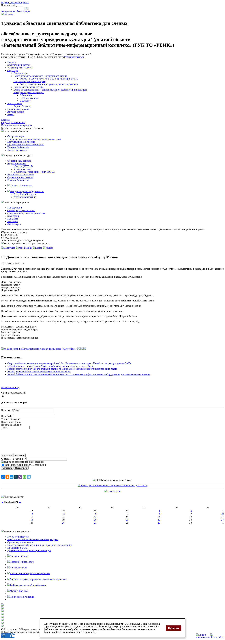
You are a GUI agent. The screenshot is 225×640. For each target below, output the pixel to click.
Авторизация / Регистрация (16, 11)
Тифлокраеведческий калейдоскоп (28, 585)
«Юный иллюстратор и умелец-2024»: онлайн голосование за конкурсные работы (50, 366)
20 (95, 519)
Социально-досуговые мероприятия (26, 213)
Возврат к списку (10, 387)
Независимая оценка (18, 109)
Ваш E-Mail (7, 416)
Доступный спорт (19, 556)
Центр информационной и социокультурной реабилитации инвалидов (50, 89)
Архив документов (17, 150)
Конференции (14, 207)
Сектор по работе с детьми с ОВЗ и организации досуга (49, 78)
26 (63, 522)
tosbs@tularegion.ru (74, 57)
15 (159, 516)
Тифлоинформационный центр (29, 81)
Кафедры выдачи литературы (28, 92)
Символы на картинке (13, 458)
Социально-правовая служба (28, 87)
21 (127, 519)
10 (222, 513)
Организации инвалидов (20, 542)
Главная (11, 62)
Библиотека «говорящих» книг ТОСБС (34, 171)
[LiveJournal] (16, 477)
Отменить (19, 455)
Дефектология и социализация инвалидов (29, 550)
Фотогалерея (14, 224)
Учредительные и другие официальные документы (34, 139)
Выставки (12, 221)
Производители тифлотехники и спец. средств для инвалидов (39, 545)
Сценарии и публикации (20, 177)
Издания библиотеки (18, 180)
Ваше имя (7, 410)
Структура (12, 70)
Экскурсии (13, 216)
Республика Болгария (24, 197)
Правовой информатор (22, 561)
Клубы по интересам (18, 536)
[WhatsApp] (24, 477)
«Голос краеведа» (22, 169)
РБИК (10, 114)
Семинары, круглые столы (21, 210)
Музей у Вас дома (19, 591)
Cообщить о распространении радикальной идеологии (38, 579)
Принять (173, 628)
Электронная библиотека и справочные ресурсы (32, 539)
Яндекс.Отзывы (21, 106)
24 (222, 519)
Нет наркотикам (18, 567)
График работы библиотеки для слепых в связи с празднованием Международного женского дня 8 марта (62, 368)
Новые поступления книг (20, 174)
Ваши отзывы (14, 103)
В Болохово (26, 95)
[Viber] (20, 477)
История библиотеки (18, 147)
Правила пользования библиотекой (25, 144)
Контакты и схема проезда (21, 141)
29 (159, 522)
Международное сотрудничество (27, 191)
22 (159, 519)
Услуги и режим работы (19, 67)
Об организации (15, 136)
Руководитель (20, 73)
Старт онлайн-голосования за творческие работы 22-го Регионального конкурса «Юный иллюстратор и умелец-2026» (69, 363)
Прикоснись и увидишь (22, 596)
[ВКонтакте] (3, 477)
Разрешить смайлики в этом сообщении (26, 465)
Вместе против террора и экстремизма (30, 573)
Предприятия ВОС (17, 547)
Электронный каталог (18, 65)
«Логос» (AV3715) (23, 166)
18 (31, 519)
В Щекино (25, 100)
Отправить (7, 455)
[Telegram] (29, 477)
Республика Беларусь (24, 194)
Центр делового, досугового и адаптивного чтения (40, 76)
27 (95, 522)
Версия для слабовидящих (15, 2)
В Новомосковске (29, 98)
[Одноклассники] (7, 477)
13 (95, 516)
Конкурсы (12, 218)
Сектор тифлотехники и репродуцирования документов (49, 84)
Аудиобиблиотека (16, 163)
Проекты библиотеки (21, 185)
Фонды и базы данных (19, 160)
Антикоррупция (15, 111)
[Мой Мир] (11, 477)
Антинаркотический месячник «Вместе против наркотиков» (39, 371)
